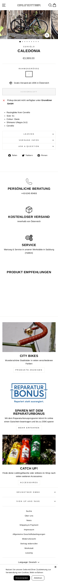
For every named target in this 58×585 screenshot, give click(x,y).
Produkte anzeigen (28, 370)
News (29, 520)
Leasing (29, 134)
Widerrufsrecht (29, 539)
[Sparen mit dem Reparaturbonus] (29, 392)
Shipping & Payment (29, 525)
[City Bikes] (29, 337)
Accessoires (29, 482)
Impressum (29, 530)
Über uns (29, 516)
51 (29, 74)
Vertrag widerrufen (29, 544)
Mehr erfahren (29, 428)
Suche (29, 511)
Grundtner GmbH (28, 492)
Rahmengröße (29, 68)
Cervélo (29, 46)
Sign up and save (28, 501)
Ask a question (29, 146)
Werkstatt (28, 548)
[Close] (55, 567)
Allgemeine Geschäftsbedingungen (29, 534)
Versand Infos (29, 140)
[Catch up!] (29, 450)
